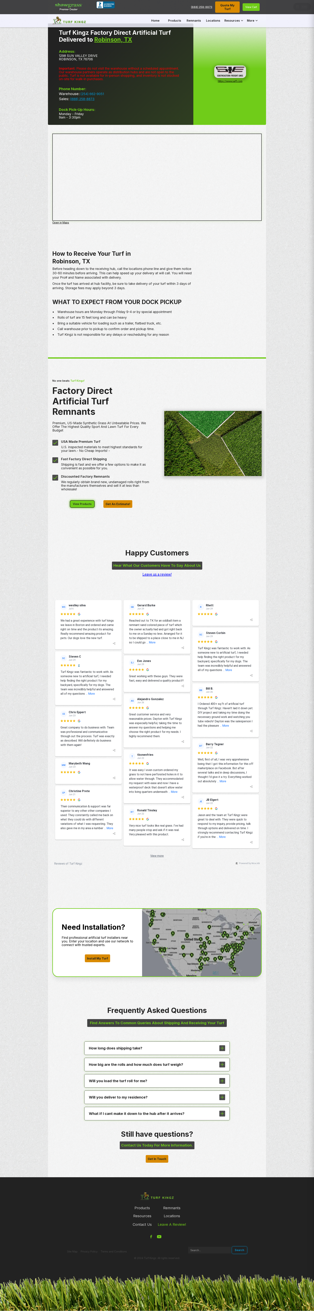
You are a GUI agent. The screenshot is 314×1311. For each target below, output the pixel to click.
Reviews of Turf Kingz (68, 863)
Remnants (194, 20)
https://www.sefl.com (230, 81)
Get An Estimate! (118, 504)
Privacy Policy (89, 1251)
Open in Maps (60, 222)
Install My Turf (97, 958)
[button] (234, 20)
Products (174, 20)
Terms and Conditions (114, 1251)
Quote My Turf (227, 7)
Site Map (72, 1251)
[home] (69, 20)
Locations (213, 20)
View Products (82, 503)
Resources (142, 1216)
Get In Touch (157, 1159)
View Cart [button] (251, 7)
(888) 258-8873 (201, 7)
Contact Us (142, 1224)
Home (155, 20)
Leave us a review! (157, 574)
